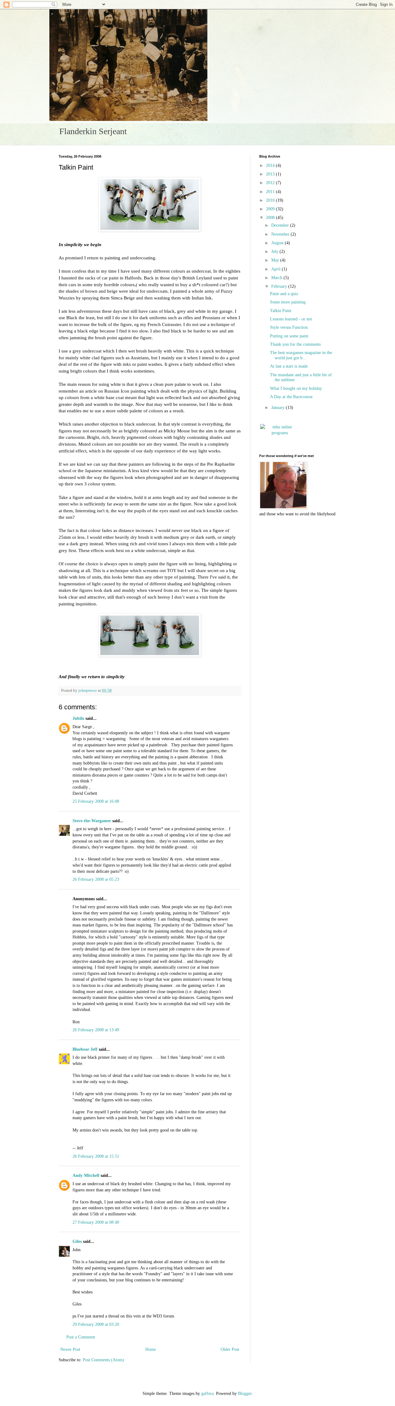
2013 (271, 174)
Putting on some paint (289, 336)
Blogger (245, 1393)
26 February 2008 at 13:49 (96, 1030)
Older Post (230, 1349)
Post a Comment (80, 1337)
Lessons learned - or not (291, 319)
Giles (77, 1241)
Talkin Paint (280, 310)
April (276, 269)
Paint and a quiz (284, 293)
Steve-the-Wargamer (92, 820)
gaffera (207, 1393)
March (277, 277)
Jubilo (78, 718)
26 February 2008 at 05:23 (96, 879)
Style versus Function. (289, 327)
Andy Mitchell (86, 1175)
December (280, 225)
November (281, 234)
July (275, 251)
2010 (271, 200)
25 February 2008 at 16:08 (96, 801)
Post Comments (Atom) (103, 1360)
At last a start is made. (289, 366)
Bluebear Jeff (85, 1049)
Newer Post (70, 1349)
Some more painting (288, 302)
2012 (271, 182)
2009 (271, 209)
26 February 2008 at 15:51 (96, 1156)
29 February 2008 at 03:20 (96, 1324)
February (279, 286)
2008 (271, 217)
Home (150, 1349)
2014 (271, 165)
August (278, 243)
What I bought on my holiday (296, 388)
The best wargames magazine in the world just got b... (301, 355)
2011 (271, 191)
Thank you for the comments (295, 344)
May (275, 260)
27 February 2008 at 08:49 (96, 1222)
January (278, 407)
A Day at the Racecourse (291, 396)
